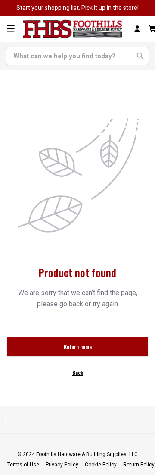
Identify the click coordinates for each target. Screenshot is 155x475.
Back (77, 372)
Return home (78, 346)
